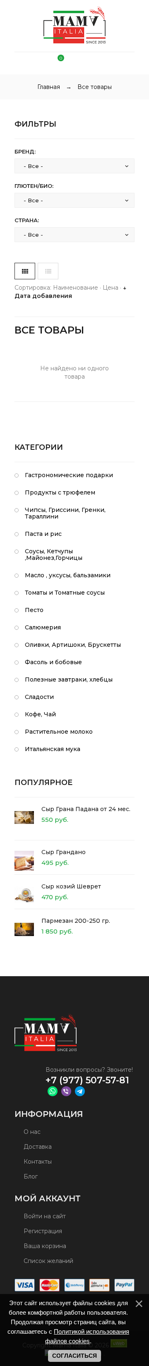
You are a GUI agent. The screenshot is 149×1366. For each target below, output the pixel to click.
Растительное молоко (59, 731)
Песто (34, 610)
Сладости (39, 697)
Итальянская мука (52, 749)
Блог (30, 1176)
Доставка (37, 1146)
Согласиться (74, 1355)
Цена (110, 287)
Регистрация (42, 1231)
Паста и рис (43, 534)
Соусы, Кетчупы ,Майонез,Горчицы (53, 554)
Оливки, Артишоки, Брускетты (73, 644)
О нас (31, 1132)
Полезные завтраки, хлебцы (69, 679)
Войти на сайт (44, 1216)
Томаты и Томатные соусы (65, 592)
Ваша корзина (44, 1246)
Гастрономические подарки (69, 475)
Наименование (75, 287)
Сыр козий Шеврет (71, 886)
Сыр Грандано (63, 852)
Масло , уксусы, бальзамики (68, 575)
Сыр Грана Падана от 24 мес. (85, 809)
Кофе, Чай (40, 714)
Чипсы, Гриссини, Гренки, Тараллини (65, 513)
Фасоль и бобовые (53, 662)
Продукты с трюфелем (60, 492)
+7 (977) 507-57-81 (87, 1080)
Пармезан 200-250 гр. (75, 920)
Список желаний (47, 1261)
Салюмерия (43, 627)
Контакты (37, 1161)
